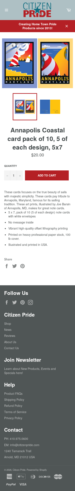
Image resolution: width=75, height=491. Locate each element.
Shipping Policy (14, 399)
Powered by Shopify (37, 469)
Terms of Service (15, 412)
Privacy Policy (13, 418)
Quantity (10, 166)
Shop (7, 323)
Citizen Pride (19, 469)
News (7, 329)
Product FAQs (13, 393)
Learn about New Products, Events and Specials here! (30, 371)
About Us (10, 342)
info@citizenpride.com (24, 445)
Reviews (9, 336)
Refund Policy (13, 405)
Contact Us (11, 348)
